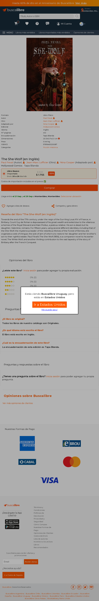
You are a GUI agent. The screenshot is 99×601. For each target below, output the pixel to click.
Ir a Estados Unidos (49, 305)
